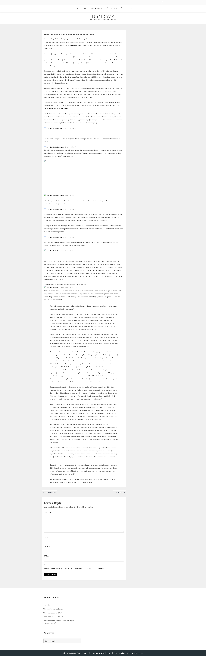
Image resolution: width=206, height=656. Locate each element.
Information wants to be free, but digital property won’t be (58, 622)
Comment (48, 512)
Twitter (128, 8)
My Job (113, 8)
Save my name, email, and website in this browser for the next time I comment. (75, 568)
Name (47, 537)
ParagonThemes (135, 653)
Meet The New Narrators (53, 617)
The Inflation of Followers (53, 609)
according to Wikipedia (73, 45)
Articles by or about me (90, 8)
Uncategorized (84, 39)
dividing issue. (67, 264)
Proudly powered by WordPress (97, 653)
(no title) (46, 605)
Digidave (103, 16)
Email (47, 547)
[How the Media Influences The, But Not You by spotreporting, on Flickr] (60, 128)
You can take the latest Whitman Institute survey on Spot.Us (94, 60)
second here (63, 108)
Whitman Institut (97, 54)
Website (47, 556)
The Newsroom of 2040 (52, 613)
